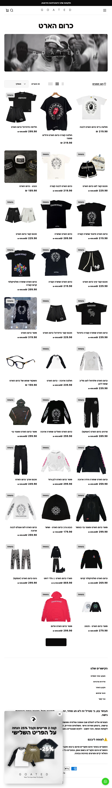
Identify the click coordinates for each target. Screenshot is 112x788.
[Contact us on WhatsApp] (105, 781)
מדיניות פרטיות (99, 681)
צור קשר (102, 699)
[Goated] (56, 10)
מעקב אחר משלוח (98, 676)
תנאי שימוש (100, 693)
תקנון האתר (100, 687)
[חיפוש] (12, 10)
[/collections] (56, 53)
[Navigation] (104, 10)
